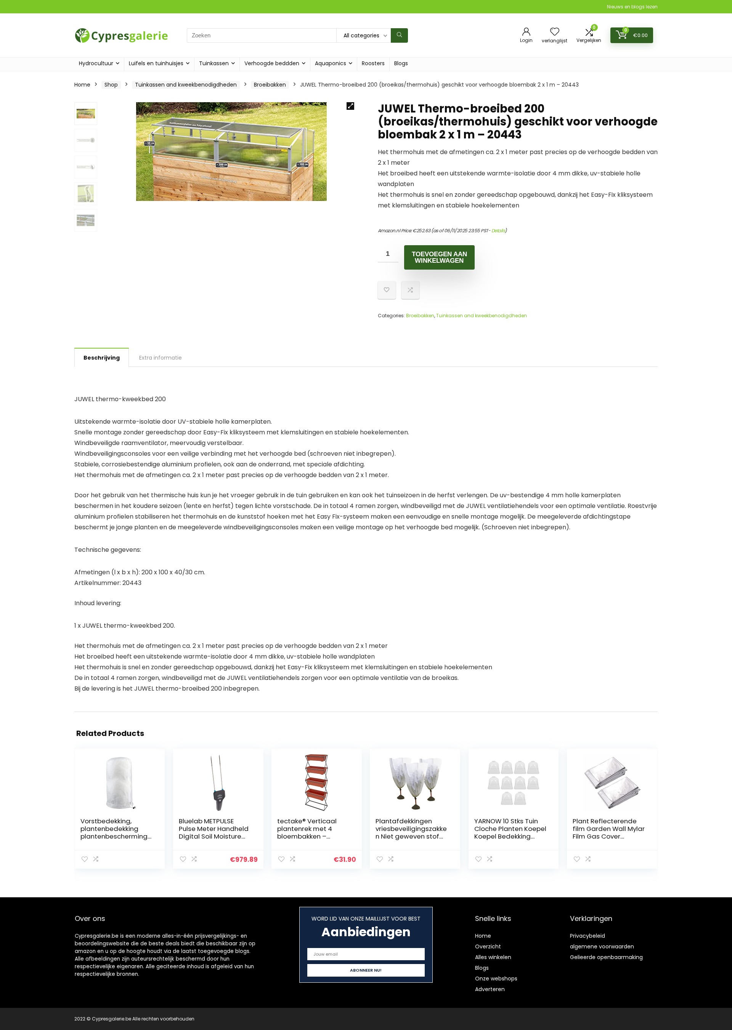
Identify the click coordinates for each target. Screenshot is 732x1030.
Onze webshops (496, 978)
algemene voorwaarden (602, 946)
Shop (111, 84)
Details (498, 230)
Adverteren (490, 989)
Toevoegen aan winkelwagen (439, 257)
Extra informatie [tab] (160, 358)
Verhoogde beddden (271, 63)
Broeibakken (270, 84)
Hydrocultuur (96, 63)
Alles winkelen (493, 957)
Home (82, 84)
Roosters (373, 63)
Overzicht (488, 946)
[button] (350, 106)
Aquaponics (330, 63)
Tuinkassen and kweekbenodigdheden (186, 84)
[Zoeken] (399, 35)
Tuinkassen (214, 63)
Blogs (401, 63)
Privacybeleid (587, 936)
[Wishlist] (554, 32)
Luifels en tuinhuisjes (156, 63)
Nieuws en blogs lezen (632, 6)
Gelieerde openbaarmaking (606, 957)
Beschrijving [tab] (101, 358)
